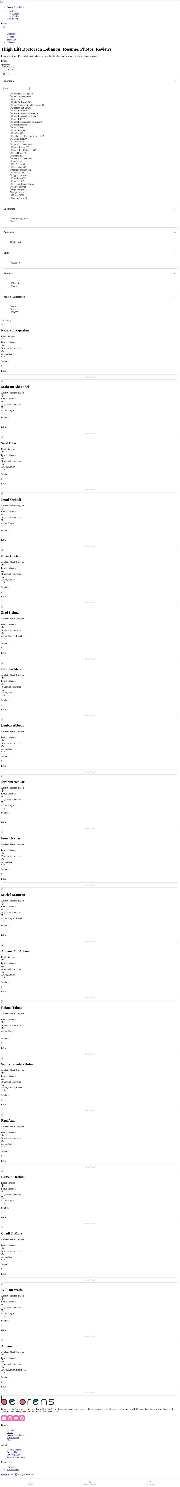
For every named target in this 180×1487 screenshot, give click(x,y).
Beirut (14, 262)
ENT (14, 221)
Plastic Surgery (18, 218)
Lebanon (9, 74)
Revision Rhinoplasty (21, 184)
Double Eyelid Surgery (22, 150)
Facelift (15, 156)
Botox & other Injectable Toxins (26, 105)
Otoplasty (16, 181)
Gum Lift (16, 161)
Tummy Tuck (18, 198)
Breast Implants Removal (23, 113)
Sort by (8, 321)
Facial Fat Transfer (20, 158)
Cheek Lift (17, 141)
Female (15, 286)
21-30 (14, 309)
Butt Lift (16, 133)
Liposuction (17, 167)
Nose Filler (17, 178)
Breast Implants (19, 110)
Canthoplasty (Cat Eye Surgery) (26, 136)
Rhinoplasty (17, 187)
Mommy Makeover (20, 170)
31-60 (14, 312)
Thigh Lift (9, 69)
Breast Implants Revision (23, 116)
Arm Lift (16, 99)
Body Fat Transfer (20, 102)
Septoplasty (17, 189)
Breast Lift (16, 119)
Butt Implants (18, 130)
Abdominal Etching (20, 93)
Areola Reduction (20, 96)
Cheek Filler (17, 139)
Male (14, 283)
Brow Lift (16, 127)
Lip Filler (16, 164)
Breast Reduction (19, 125)
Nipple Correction (20, 175)
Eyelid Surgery (18, 153)
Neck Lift (16, 172)
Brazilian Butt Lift (20, 108)
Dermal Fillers (18, 147)
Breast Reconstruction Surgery (25, 122)
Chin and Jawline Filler (22, 144)
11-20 (14, 306)
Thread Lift (17, 195)
